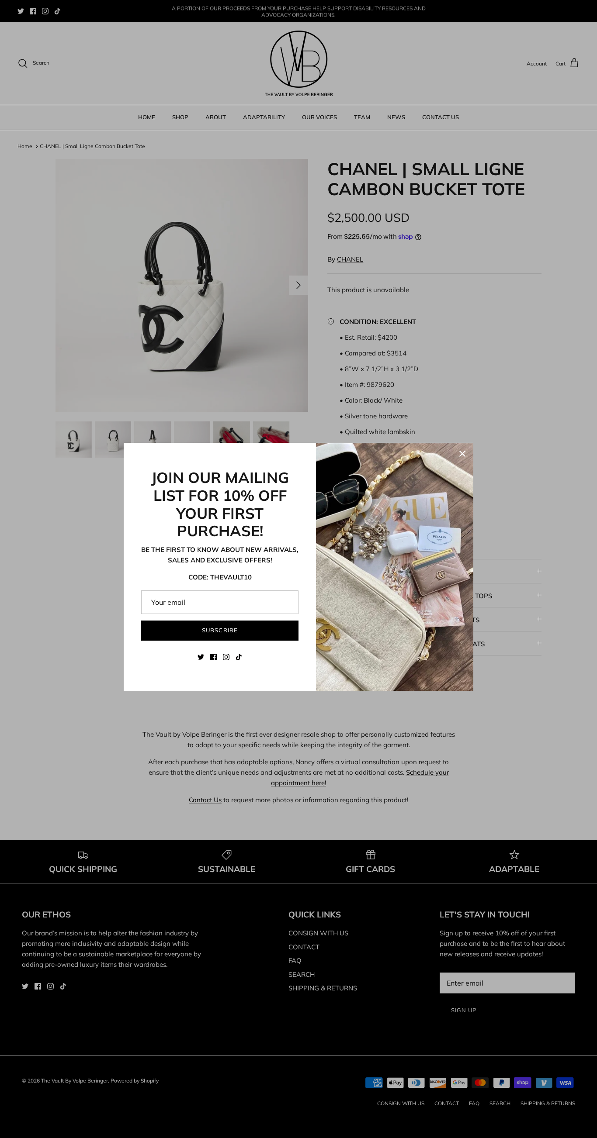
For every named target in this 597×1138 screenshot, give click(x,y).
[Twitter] (201, 657)
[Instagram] (226, 657)
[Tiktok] (239, 657)
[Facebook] (213, 657)
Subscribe (219, 630)
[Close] (462, 453)
